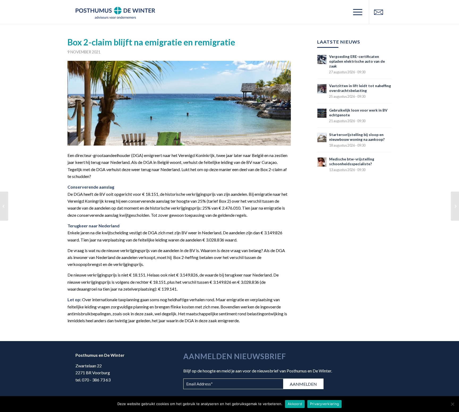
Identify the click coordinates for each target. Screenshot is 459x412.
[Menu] (356, 12)
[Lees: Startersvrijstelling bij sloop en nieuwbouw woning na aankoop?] (322, 137)
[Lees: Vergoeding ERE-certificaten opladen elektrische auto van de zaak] (322, 59)
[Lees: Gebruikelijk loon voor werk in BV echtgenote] (322, 113)
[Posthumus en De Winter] (115, 12)
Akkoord (295, 404)
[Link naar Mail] (378, 12)
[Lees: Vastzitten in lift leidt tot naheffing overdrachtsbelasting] (322, 89)
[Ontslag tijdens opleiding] (455, 206)
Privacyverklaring (324, 404)
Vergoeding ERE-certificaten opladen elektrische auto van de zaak (357, 61)
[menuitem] (356, 12)
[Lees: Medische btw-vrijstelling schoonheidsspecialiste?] (322, 162)
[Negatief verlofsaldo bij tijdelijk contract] (4, 206)
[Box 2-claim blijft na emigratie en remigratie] (179, 103)
